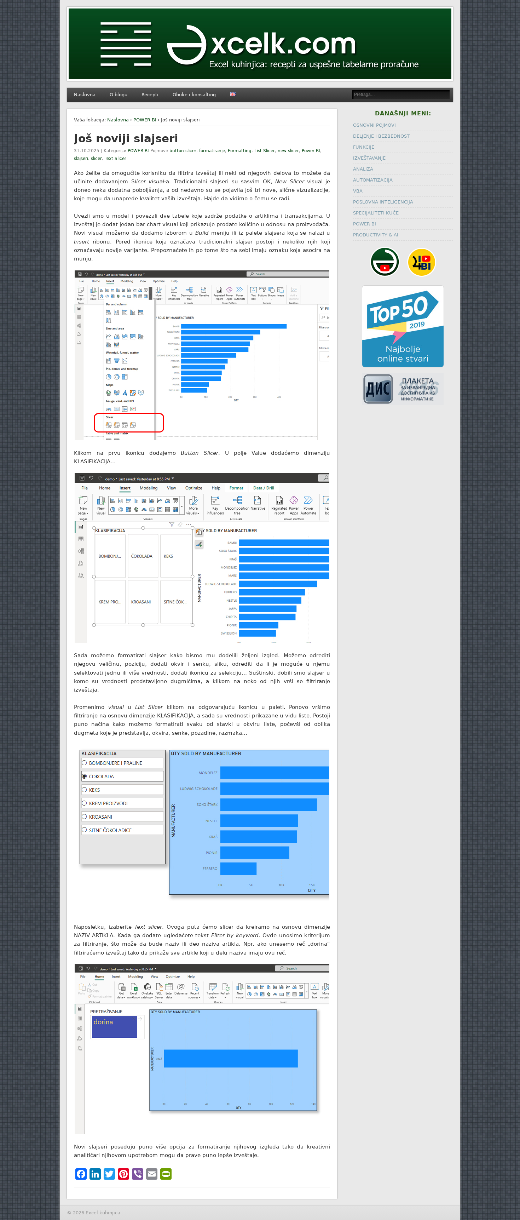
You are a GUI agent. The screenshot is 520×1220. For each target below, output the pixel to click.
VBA (358, 191)
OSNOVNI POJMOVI (374, 125)
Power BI (311, 150)
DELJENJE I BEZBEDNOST (381, 136)
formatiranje (212, 150)
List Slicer (264, 150)
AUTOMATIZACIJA (373, 180)
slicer (96, 158)
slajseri (81, 158)
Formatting (240, 150)
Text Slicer (115, 158)
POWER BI (144, 119)
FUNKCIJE (363, 147)
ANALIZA (363, 169)
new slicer (288, 150)
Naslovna (85, 94)
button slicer (182, 150)
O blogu (118, 94)
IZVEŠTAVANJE (369, 158)
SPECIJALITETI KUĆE (376, 213)
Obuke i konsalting (194, 94)
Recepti (149, 94)
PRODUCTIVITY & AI (375, 234)
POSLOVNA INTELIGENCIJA (383, 202)
